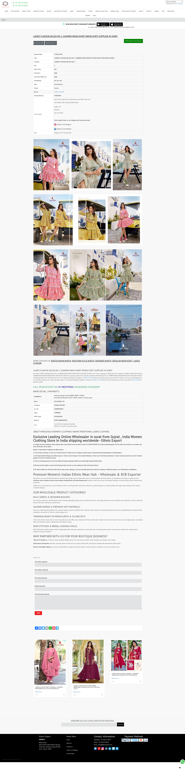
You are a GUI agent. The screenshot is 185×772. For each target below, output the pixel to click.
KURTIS (54, 361)
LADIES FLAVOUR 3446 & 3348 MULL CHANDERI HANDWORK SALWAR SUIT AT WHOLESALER (125, 674)
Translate (179, 4)
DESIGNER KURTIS (103, 361)
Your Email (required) (41, 578)
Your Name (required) (41, 562)
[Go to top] (180, 767)
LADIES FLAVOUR (59, 92)
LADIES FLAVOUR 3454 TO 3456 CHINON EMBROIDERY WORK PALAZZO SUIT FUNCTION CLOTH (87, 687)
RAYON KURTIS (64, 361)
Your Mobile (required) (41, 570)
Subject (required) (40, 586)
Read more (38, 692)
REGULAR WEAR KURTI (122, 361)
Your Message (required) (42, 594)
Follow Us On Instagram (64, 124)
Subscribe (120, 724)
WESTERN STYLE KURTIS (83, 361)
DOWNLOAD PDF (51, 43)
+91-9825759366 (65, 387)
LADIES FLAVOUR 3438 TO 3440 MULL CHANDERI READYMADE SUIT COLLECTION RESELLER (49, 687)
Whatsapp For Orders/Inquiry (134, 41)
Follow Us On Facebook (64, 129)
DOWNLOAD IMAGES (39, 43)
